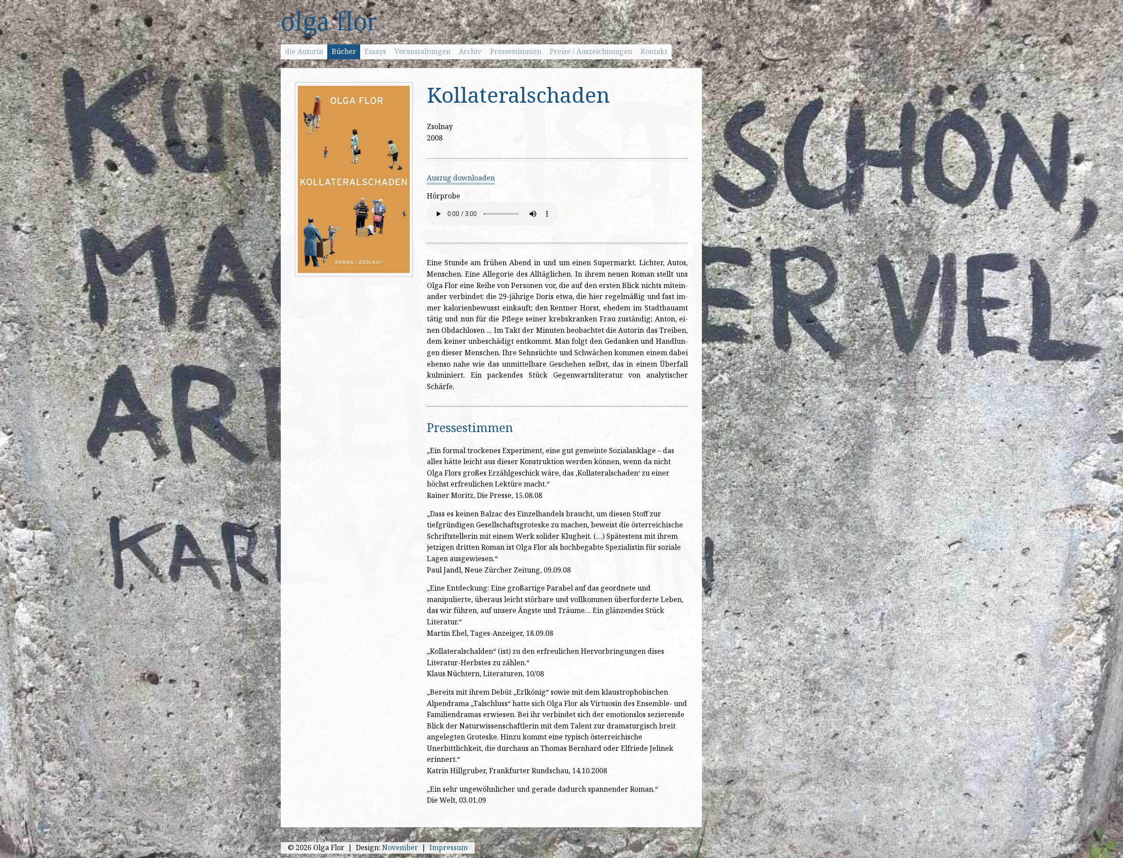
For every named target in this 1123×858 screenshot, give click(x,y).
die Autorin (304, 51)
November (400, 847)
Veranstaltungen (422, 51)
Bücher (344, 51)
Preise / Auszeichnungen (591, 51)
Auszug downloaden (461, 178)
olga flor (328, 20)
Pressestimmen (515, 51)
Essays (375, 51)
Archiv (470, 51)
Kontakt (653, 51)
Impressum (448, 847)
